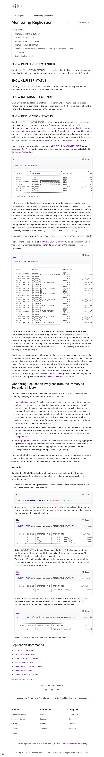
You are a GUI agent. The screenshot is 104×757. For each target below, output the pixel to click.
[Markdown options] (72, 22)
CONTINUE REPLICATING (26, 658)
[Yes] (46, 690)
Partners (72, 728)
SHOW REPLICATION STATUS (26, 45)
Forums (43, 714)
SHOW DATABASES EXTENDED (27, 41)
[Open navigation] (89, 6)
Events (43, 724)
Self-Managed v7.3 (19, 16)
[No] (52, 690)
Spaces (43, 719)
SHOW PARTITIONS (23, 670)
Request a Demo (18, 719)
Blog (71, 719)
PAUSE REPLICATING (24, 654)
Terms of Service (76, 744)
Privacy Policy (61, 744)
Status (14, 733)
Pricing (14, 724)
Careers (72, 724)
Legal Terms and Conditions (76, 753)
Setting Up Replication (21, 152)
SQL (14, 159)
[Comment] (58, 690)
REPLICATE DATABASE (25, 650)
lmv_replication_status (25, 131)
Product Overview (18, 714)
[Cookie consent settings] (3, 754)
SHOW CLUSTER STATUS (25, 38)
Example (20, 52)
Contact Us (73, 714)
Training (43, 728)
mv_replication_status (80, 128)
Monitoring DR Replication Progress (52, 140)
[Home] (18, 6)
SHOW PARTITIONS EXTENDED (27, 34)
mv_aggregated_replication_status (52, 128)
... (30, 16)
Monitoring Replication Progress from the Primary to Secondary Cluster (44, 49)
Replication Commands (24, 56)
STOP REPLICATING (23, 662)
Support (14, 728)
